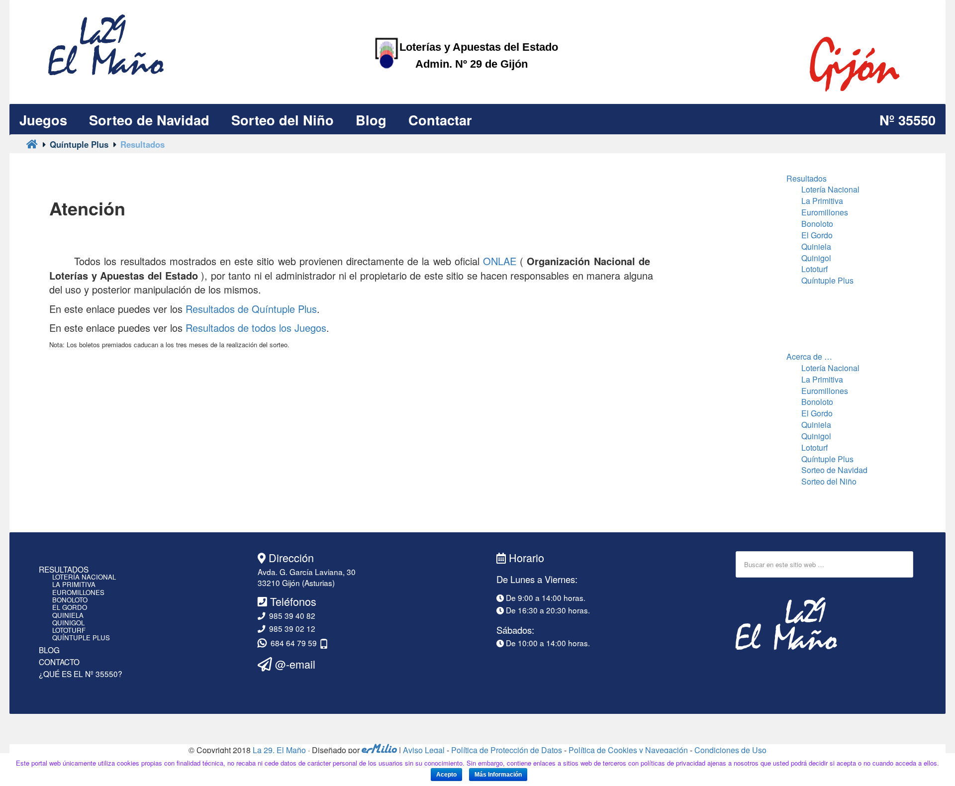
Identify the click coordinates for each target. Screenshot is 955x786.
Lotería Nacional (830, 189)
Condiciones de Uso (730, 750)
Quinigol (816, 258)
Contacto (59, 661)
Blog (49, 649)
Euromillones (824, 212)
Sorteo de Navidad (834, 470)
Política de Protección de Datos (506, 750)
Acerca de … (809, 356)
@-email (293, 664)
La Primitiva (822, 200)
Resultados (806, 178)
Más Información (498, 774)
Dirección (290, 557)
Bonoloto (817, 223)
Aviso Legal (424, 750)
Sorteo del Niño (829, 481)
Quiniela (816, 246)
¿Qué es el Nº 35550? (80, 673)
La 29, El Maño (279, 750)
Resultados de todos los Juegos (256, 327)
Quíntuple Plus (827, 280)
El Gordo (817, 235)
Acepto (446, 774)
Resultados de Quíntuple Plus (251, 308)
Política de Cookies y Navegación (628, 750)
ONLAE (499, 261)
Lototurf (814, 269)
